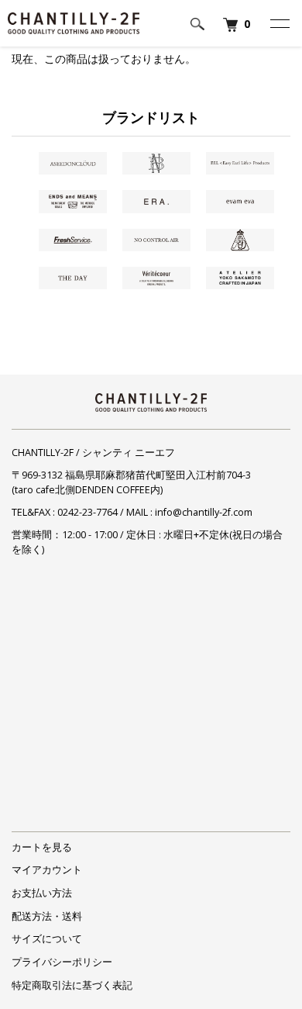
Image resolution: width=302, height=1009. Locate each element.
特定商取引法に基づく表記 (72, 985)
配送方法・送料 (47, 916)
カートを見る (42, 847)
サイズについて (47, 938)
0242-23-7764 (87, 512)
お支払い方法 (42, 893)
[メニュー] (279, 23)
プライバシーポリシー (62, 962)
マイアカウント (47, 869)
